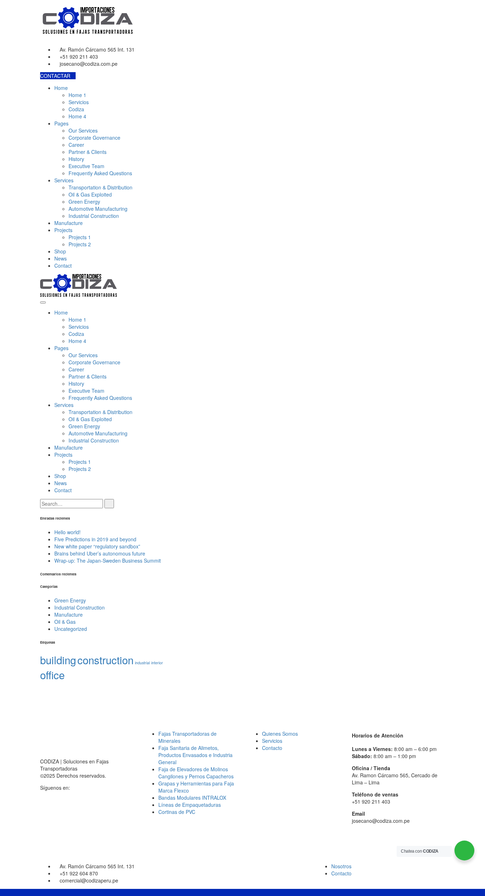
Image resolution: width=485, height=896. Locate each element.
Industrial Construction (94, 215)
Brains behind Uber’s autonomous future (99, 553)
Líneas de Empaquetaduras (189, 804)
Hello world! (67, 532)
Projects (63, 230)
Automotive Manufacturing (98, 208)
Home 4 (77, 116)
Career (76, 144)
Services (63, 180)
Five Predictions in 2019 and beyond (95, 539)
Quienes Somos (280, 733)
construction (105, 659)
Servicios (79, 102)
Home (61, 87)
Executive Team (86, 166)
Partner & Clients (88, 151)
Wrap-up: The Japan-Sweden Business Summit (107, 560)
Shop (60, 251)
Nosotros (341, 866)
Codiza (76, 109)
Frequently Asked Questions (100, 173)
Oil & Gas (65, 621)
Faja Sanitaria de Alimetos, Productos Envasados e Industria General (195, 755)
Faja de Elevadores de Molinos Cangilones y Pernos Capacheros (196, 773)
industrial (142, 662)
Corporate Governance (94, 137)
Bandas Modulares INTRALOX (192, 797)
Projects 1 (80, 237)
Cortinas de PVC (176, 811)
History (76, 158)
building (58, 659)
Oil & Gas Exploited (90, 194)
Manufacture (68, 222)
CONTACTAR (56, 75)
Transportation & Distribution (100, 187)
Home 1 (77, 94)
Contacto (272, 747)
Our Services (83, 130)
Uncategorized (70, 628)
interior (157, 662)
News (60, 258)
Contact (63, 265)
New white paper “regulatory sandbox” (97, 546)
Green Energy (84, 201)
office (52, 674)
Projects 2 (80, 244)
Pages (61, 123)
